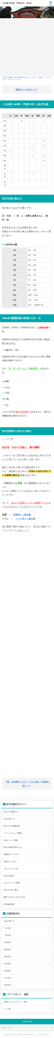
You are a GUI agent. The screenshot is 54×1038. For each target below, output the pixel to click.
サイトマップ (7, 1028)
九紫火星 (7, 985)
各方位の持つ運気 (11, 890)
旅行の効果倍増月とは (13, 847)
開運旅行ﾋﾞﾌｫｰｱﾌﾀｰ (12, 854)
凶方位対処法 (9, 876)
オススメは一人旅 (11, 869)
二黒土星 (7, 935)
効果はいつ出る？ (11, 861)
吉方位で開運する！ (12, 812)
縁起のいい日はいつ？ (27, 89)
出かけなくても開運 (12, 883)
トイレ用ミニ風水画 (25, 518)
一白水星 (40, 77)
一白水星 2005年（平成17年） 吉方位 (16, 3)
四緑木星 (7, 949)
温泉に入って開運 (11, 840)
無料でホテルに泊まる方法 (14, 897)
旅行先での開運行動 (12, 826)
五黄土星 (7, 957)
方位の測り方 (9, 819)
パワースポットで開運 (13, 833)
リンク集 (7, 1009)
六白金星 (7, 964)
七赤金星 (7, 971)
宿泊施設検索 (9, 904)
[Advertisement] (27, 47)
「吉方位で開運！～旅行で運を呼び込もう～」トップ (18, 77)
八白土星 (7, 978)
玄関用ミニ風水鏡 (22, 515)
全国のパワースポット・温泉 (15, 1002)
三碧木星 (7, 942)
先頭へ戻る (27, 1021)
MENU (51, 5)
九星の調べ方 (9, 921)
